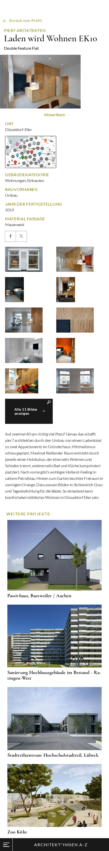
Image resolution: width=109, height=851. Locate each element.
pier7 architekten (25, 30)
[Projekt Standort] (30, 152)
